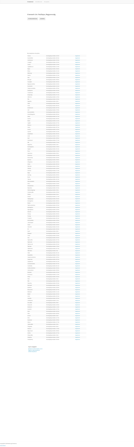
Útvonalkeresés (38, 1)
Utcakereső (30, 2)
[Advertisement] (52, 8)
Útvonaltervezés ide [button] (32, 18)
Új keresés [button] (42, 18)
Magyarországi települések (34, 350)
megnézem (77, 55)
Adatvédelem (3, 445)
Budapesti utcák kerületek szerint (35, 348)
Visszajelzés (46, 1)
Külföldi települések (32, 351)
